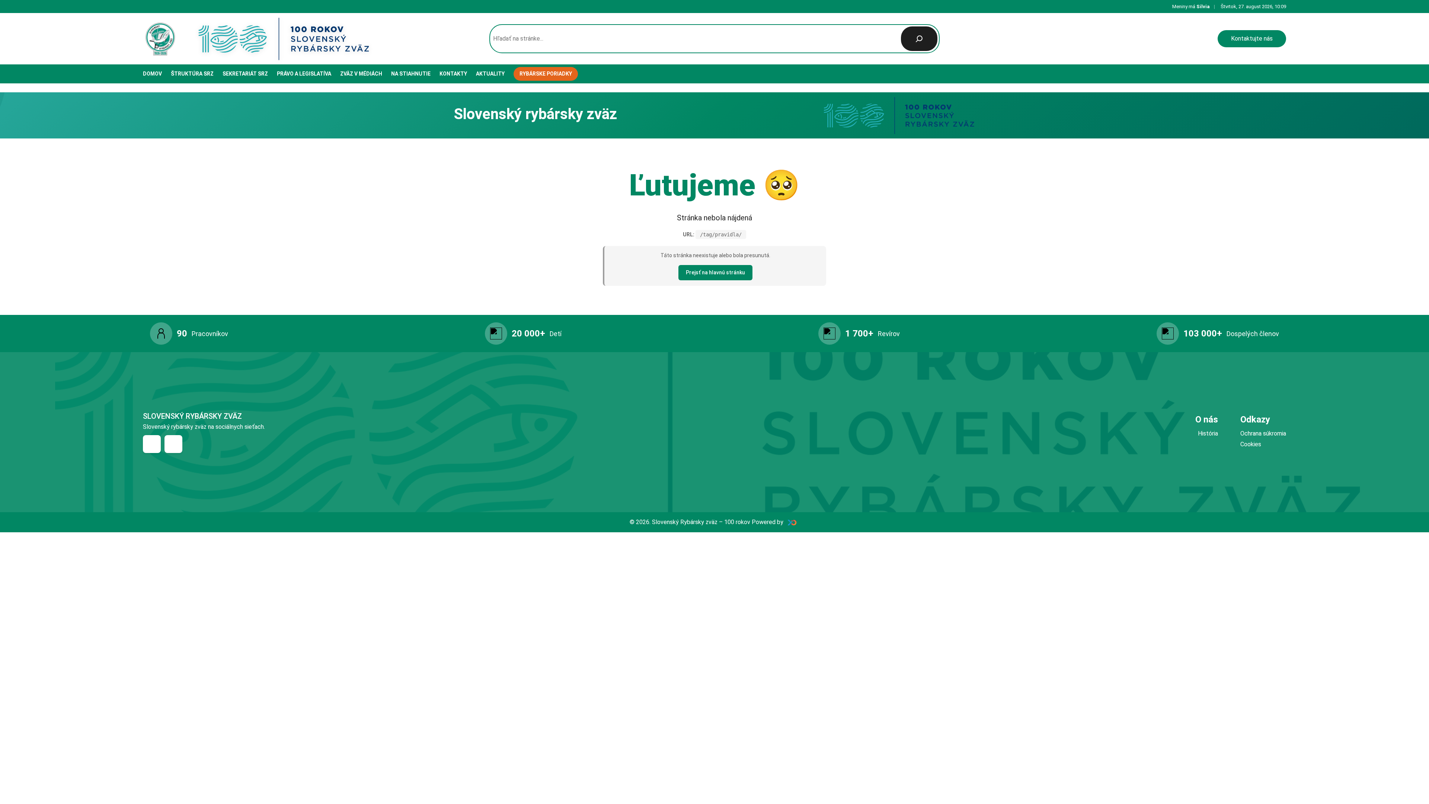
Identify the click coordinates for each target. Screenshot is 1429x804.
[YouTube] (173, 444)
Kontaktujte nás (1252, 38)
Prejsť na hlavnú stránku (715, 272)
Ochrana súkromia (1263, 433)
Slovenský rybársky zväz (192, 416)
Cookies (1250, 444)
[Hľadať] (919, 38)
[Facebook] (152, 444)
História (1208, 433)
